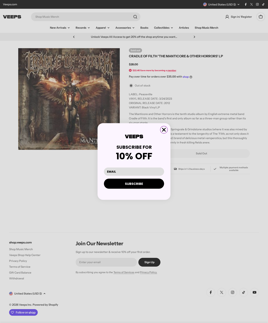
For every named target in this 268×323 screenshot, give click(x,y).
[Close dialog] (164, 129)
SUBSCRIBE (134, 183)
